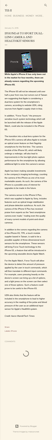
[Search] (45, 4)
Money (30, 16)
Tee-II (8, 10)
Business (18, 16)
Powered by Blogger (28, 426)
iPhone (14, 331)
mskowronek (33, 432)
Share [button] (7, 327)
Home (8, 16)
